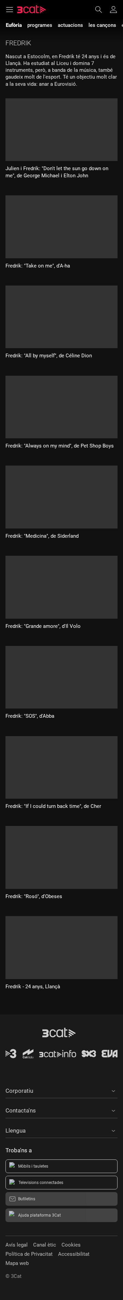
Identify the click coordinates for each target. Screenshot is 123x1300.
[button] (61, 1089)
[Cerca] (101, 9)
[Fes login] (113, 9)
